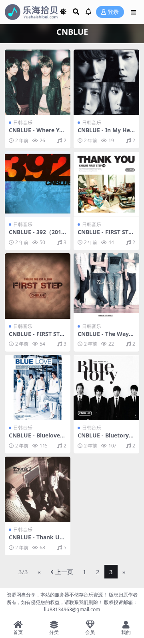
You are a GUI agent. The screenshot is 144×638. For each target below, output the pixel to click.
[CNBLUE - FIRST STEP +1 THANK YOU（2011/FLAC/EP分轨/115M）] (106, 184)
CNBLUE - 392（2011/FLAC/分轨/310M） (37, 235)
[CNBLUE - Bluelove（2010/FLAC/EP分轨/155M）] (37, 387)
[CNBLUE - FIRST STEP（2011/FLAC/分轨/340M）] (37, 286)
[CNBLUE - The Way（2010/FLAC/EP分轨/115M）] (106, 286)
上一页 (64, 572)
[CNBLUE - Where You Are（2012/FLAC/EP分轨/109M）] (37, 82)
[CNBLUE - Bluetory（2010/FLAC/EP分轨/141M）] (106, 387)
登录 (113, 12)
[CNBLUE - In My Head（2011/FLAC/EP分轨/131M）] (106, 82)
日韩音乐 (22, 122)
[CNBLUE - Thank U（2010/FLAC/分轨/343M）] (37, 489)
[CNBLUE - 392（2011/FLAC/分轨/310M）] (37, 184)
